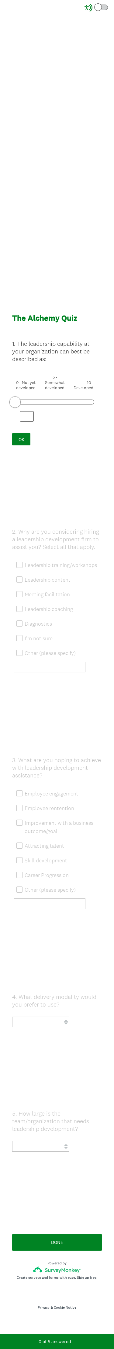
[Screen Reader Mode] (96, 8)
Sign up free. (87, 1277)
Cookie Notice (65, 1307)
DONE (57, 1242)
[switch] (108, 7)
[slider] (15, 402)
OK (21, 439)
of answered (55, 1341)
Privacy (44, 1307)
